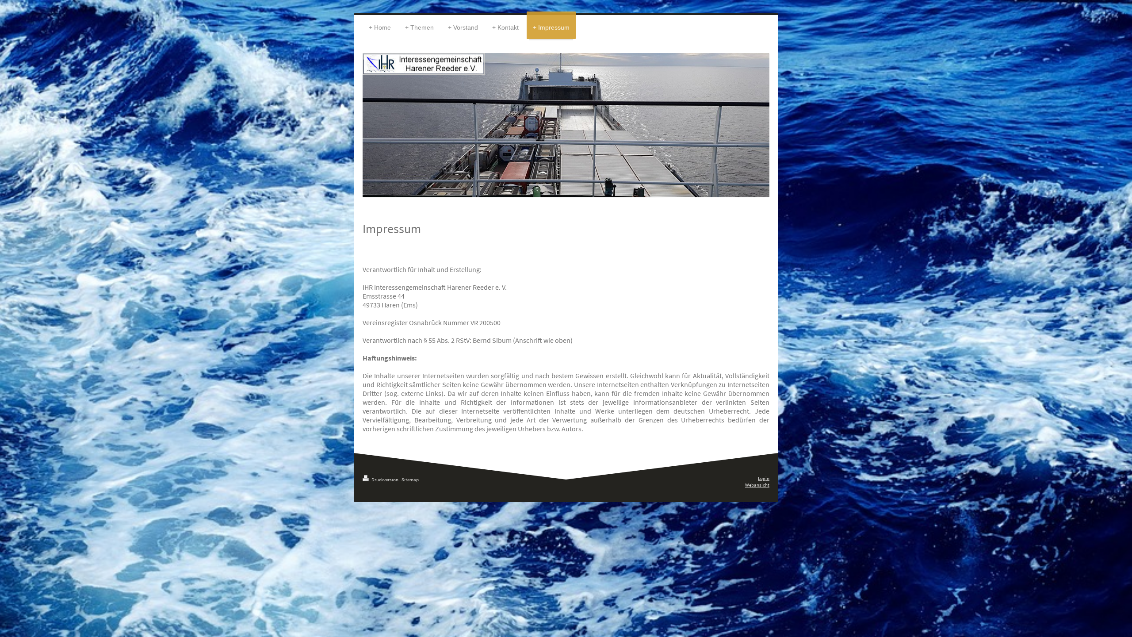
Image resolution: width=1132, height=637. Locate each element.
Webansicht (757, 485)
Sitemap (410, 479)
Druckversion (385, 479)
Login (763, 478)
